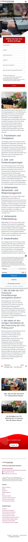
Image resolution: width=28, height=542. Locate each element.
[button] (26, 256)
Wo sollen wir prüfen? (9, 65)
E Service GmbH (6, 496)
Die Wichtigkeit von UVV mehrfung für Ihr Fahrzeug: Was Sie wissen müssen (14, 418)
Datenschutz (15, 286)
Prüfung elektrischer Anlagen (10, 522)
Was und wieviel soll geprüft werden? (13, 70)
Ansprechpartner (7, 55)
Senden (14, 85)
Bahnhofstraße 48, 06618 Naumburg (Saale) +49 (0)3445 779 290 (14, 470)
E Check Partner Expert (8, 501)
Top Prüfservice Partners (9, 512)
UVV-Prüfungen (13, 196)
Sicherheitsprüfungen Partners (10, 517)
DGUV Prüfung (6, 487)
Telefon (5, 60)
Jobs (3, 494)
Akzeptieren (14, 275)
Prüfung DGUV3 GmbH (8, 515)
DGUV (3, 489)
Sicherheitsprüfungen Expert (10, 519)
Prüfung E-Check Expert (8, 520)
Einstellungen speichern (14, 283)
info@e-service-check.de (10, 473)
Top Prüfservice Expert (8, 510)
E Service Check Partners (9, 497)
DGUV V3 (4, 491)
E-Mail (5, 50)
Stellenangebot (6, 492)
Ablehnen (14, 279)
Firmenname (6, 45)
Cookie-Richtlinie (8, 286)
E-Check (4, 508)
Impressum (21, 286)
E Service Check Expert (8, 499)
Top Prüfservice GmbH (8, 514)
